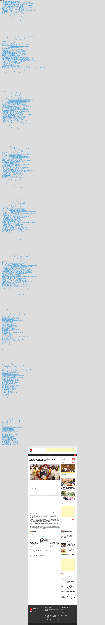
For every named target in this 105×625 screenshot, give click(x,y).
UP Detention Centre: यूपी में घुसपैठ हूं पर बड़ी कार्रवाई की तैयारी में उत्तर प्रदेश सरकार (12, 206)
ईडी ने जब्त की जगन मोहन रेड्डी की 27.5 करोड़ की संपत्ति (8, 364)
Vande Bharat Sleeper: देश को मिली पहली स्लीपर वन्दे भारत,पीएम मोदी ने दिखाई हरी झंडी (12, 112)
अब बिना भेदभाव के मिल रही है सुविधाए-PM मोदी (7, 344)
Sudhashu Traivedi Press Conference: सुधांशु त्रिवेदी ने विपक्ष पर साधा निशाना (12, 232)
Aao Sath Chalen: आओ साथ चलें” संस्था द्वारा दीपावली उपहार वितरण (10, 292)
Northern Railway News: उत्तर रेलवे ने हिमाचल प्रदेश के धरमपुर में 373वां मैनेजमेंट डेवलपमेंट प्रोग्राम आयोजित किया (16, 160)
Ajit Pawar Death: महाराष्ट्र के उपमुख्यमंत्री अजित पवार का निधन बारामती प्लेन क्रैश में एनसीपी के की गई (14, 90)
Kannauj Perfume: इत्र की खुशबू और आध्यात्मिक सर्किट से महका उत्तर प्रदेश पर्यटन (12, 307)
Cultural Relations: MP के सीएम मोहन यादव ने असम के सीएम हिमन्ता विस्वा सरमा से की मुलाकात (71, 550)
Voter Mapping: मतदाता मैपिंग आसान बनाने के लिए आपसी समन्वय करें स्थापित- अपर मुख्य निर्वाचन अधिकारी (15, 153)
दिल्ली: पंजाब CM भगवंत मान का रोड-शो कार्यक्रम (8, 423)
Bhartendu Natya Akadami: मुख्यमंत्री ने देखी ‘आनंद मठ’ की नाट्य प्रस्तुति (11, 55)
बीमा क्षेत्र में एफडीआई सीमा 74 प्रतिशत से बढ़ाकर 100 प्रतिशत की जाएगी (10, 387)
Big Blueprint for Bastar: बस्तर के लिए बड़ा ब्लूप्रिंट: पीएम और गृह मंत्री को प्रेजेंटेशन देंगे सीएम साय (14, 54)
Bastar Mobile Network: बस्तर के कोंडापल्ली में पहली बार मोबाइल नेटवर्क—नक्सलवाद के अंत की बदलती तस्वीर (15, 202)
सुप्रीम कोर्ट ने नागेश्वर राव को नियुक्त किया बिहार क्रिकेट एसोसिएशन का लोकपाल (11, 308)
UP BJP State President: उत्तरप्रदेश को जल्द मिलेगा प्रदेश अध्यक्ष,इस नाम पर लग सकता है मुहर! (13, 208)
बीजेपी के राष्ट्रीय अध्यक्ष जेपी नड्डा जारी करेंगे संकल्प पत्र (9, 439)
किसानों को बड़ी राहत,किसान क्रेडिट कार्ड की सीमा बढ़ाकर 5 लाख (9, 392)
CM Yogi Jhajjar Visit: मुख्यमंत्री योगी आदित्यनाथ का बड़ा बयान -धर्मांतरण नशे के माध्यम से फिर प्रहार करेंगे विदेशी (15, 216)
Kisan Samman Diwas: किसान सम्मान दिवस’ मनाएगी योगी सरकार (10, 166)
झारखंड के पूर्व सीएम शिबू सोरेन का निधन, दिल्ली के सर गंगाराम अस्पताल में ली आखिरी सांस (12, 320)
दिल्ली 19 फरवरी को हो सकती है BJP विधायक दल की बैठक (9, 376)
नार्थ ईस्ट (62, 530)
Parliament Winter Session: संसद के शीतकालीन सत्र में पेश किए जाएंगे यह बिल (11, 235)
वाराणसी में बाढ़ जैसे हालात (5, 331)
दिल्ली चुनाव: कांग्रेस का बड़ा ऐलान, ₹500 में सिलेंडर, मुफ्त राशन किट (10, 442)
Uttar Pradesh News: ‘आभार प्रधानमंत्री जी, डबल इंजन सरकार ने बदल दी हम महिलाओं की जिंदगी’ (14, 118)
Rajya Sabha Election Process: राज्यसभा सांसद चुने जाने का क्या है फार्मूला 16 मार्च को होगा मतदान (71, 581)
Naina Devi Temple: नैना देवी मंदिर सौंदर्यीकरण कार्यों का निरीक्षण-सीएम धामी (11, 223)
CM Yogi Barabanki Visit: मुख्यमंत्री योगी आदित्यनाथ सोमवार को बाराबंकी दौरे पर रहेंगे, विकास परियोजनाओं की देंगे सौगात (16, 32)
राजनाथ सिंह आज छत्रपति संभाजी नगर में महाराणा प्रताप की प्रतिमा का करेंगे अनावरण (12, 362)
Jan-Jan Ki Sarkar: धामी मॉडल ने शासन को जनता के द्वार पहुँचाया (10, 147)
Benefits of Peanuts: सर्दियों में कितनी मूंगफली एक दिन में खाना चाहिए (10, 86)
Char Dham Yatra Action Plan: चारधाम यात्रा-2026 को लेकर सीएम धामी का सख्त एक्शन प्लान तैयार (14, 50)
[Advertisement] (60, 450)
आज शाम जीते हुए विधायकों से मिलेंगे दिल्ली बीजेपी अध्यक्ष (8, 383)
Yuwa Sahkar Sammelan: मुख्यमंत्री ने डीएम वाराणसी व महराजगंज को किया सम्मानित (12, 175)
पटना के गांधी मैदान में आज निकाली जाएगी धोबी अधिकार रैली (9, 381)
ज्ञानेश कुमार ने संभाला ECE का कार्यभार (6, 373)
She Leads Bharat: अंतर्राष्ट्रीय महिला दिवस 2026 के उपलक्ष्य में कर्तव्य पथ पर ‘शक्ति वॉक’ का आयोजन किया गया (15, 66)
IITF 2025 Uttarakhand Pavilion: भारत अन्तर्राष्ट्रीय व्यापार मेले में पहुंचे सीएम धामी (12, 233)
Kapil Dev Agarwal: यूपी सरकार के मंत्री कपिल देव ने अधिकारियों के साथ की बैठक (12, 96)
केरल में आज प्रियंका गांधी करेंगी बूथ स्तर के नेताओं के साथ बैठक (9, 378)
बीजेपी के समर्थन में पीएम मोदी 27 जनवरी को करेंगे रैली (8, 422)
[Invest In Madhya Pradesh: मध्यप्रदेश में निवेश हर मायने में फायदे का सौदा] (63, 554)
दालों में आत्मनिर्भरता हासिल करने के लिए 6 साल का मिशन (8, 399)
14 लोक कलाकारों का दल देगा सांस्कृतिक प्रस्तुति (8, 283)
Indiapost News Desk (36, 462)
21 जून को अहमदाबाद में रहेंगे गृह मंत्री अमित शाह (7, 342)
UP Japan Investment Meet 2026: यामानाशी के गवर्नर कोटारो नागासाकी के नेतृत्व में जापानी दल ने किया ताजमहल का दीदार (17, 7)
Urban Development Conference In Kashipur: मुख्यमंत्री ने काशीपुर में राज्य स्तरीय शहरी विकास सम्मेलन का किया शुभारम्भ (17, 272)
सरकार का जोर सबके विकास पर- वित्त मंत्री (7, 401)
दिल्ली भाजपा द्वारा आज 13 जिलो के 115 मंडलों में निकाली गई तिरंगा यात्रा (10, 318)
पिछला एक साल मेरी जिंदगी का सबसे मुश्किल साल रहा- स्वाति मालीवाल (10, 379)
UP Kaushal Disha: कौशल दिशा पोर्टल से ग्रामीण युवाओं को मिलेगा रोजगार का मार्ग (12, 103)
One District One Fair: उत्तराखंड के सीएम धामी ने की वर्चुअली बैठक (10, 250)
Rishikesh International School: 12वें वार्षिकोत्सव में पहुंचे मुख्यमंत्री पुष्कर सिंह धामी (12, 252)
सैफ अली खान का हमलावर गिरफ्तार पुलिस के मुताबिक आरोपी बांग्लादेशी (10, 434)
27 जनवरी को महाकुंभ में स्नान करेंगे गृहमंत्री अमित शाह (8, 430)
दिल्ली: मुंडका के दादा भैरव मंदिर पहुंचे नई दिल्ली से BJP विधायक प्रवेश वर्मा (10, 382)
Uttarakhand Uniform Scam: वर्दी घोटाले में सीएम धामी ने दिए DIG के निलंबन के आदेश (12, 95)
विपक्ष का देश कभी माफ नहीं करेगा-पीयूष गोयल (7, 322)
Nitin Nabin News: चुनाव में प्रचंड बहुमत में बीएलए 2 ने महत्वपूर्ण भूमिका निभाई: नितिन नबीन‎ (13, 159)
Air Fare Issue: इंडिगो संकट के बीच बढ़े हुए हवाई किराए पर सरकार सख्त (10, 205)
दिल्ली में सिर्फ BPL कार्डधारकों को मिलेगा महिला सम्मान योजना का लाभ (10, 372)
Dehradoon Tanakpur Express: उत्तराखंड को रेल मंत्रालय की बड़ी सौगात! (11, 285)
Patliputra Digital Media (72, 623)
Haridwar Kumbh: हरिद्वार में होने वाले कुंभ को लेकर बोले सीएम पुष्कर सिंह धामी (11, 204)
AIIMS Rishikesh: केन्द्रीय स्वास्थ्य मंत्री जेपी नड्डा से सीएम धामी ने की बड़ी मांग (11, 196)
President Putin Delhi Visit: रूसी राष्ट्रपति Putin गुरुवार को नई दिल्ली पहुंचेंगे (11, 212)
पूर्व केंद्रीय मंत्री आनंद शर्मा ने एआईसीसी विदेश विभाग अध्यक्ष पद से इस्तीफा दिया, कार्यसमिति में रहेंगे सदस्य (14, 313)
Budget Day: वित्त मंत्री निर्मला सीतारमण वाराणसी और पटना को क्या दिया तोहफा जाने (12, 88)
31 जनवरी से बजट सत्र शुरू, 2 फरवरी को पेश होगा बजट (8, 436)
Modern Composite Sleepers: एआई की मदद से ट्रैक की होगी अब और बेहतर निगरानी (12, 49)
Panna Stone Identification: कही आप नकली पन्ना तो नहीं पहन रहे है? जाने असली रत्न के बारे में (70, 592)
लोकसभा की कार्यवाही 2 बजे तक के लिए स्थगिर (7, 321)
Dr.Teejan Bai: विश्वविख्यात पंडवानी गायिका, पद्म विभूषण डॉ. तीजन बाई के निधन (11, 37)
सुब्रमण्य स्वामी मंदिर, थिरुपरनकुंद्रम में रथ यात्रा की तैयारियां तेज (9, 366)
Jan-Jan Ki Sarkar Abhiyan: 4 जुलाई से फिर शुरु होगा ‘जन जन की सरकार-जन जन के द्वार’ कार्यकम (14, 40)
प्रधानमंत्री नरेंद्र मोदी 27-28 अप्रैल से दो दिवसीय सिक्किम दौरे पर (71, 539)
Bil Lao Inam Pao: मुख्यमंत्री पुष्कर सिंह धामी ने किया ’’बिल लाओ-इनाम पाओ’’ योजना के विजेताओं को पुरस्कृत (14, 227)
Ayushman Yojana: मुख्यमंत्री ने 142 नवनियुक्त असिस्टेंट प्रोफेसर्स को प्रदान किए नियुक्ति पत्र (13, 198)
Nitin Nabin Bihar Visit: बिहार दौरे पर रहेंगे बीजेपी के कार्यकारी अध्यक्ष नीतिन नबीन (12, 165)
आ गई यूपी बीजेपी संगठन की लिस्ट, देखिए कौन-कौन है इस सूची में (9, 41)
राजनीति (63, 530)
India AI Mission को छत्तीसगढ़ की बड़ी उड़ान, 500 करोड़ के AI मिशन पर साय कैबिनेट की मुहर (13, 18)
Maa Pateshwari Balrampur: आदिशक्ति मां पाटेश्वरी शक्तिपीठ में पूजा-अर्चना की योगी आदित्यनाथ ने (14, 260)
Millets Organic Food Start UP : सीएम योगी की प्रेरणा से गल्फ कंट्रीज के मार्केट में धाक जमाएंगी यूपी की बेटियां (15, 144)
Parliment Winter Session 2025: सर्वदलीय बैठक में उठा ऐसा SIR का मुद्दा (11, 218)
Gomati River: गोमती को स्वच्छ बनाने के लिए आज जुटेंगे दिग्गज (9, 71)
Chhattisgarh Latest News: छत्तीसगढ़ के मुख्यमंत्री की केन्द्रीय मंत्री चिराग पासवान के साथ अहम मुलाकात (15, 229)
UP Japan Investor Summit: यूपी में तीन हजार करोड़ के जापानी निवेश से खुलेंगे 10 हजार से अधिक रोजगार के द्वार (15, 9)
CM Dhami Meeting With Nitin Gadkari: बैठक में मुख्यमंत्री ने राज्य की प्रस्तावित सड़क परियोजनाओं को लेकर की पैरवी (16, 129)
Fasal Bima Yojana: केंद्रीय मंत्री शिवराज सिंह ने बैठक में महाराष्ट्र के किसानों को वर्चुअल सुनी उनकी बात (14, 273)
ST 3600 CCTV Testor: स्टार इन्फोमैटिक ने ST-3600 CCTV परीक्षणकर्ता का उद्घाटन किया (13, 251)
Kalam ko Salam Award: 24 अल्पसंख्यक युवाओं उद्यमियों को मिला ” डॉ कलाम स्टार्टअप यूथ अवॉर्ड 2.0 (14, 311)
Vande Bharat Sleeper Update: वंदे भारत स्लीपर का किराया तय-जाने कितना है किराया (12, 113)
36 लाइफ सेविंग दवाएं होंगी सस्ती (6, 397)
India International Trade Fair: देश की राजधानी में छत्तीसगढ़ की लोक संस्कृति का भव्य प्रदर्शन (13, 230)
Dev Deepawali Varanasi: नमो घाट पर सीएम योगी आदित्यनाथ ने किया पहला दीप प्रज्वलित (13, 263)
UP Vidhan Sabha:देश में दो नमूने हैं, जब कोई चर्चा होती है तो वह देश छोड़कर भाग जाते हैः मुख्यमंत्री (13, 168)
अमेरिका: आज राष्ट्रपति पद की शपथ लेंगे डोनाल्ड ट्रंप (8, 424)
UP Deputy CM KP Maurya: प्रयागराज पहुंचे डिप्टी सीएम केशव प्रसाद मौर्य (11, 93)
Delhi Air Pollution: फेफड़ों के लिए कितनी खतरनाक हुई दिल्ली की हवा (10, 176)
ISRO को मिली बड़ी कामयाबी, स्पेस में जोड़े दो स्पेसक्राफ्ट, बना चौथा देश (10, 443)
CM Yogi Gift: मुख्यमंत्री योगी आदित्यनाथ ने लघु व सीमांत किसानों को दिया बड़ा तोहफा (12, 173)
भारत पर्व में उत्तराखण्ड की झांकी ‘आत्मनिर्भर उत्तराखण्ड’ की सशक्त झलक (10, 91)
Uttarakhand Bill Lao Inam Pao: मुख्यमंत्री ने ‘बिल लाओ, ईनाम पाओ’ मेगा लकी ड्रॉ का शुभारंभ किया (14, 278)
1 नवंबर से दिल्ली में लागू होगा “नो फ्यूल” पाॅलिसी (7, 330)
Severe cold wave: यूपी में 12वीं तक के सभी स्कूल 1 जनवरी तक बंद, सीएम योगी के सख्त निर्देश (13, 142)
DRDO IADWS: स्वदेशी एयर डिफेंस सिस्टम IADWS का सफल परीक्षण (10, 305)
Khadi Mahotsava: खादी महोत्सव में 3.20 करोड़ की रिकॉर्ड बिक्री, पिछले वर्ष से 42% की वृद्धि (13, 215)
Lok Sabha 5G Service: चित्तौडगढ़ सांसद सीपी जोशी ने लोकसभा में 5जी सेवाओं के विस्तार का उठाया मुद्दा (14, 210)
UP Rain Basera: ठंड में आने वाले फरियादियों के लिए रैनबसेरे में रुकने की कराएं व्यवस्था (12, 169)
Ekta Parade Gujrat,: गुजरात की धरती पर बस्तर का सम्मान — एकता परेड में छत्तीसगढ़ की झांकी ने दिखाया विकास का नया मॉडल (17, 281)
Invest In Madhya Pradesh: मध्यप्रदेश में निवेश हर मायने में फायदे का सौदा (70, 555)
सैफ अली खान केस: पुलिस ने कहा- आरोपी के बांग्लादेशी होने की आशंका (10, 431)
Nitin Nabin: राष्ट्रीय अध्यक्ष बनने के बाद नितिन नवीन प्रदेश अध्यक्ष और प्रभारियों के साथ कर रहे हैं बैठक (14, 104)
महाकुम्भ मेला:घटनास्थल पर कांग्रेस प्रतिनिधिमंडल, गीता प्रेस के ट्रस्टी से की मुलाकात (12, 427)
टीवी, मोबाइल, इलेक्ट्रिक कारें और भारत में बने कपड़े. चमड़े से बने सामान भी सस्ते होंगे (11, 398)
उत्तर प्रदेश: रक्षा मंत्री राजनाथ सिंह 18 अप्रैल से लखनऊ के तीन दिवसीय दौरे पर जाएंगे (12, 360)
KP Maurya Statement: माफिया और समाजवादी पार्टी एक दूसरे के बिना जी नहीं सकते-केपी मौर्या (13, 180)
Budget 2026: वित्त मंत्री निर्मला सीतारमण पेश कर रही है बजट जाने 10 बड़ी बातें (11, 89)
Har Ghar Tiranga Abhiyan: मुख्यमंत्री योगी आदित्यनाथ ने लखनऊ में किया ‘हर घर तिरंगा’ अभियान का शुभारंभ (15, 14)
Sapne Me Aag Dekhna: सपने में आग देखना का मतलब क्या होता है (10, 87)
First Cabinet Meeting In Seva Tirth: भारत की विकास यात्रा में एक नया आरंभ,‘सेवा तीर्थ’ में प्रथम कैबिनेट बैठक (15, 70)
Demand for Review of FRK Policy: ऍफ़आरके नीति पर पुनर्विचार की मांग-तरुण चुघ (12, 127)
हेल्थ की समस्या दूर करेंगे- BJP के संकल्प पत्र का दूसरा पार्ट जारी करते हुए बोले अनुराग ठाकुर (12, 420)
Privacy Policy (46, 446)
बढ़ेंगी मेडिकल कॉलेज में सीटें (5, 393)
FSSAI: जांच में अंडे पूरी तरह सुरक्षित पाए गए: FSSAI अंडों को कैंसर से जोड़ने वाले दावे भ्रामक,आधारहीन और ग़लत (15, 181)
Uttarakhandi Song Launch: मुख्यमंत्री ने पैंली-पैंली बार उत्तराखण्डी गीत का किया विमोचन (13, 149)
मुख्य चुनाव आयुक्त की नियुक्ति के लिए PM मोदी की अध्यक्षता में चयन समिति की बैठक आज (12, 377)
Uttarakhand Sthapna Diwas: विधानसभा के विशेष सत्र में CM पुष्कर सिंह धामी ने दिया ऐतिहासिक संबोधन (14, 267)
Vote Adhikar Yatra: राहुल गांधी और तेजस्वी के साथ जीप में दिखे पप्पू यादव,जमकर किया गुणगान (13, 306)
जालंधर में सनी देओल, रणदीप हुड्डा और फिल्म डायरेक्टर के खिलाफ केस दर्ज (10, 363)
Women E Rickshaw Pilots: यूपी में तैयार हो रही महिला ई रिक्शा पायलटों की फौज (11, 56)
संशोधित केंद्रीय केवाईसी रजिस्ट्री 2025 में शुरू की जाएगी (9, 389)
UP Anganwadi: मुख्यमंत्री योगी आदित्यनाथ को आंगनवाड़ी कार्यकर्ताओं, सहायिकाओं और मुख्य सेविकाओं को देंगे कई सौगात (16, 59)
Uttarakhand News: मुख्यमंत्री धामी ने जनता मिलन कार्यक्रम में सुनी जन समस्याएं (12, 259)
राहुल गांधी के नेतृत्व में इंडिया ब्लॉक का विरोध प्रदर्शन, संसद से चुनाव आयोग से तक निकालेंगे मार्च (13, 315)
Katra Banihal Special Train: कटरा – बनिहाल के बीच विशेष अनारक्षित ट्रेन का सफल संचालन (13, 51)
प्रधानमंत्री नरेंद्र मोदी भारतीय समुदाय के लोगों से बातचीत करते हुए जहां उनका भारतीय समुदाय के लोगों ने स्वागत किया (15, 336)
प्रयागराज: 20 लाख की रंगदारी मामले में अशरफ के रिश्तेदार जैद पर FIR (10, 441)
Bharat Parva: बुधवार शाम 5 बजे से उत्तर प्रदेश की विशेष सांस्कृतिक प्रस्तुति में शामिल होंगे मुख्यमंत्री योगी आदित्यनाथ (15, 256)
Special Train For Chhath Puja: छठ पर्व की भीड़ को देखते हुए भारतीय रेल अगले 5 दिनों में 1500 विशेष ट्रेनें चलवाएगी (71, 597)
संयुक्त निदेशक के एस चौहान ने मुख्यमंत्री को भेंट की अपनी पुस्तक (9, 45)
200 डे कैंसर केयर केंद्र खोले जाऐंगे (6, 390)
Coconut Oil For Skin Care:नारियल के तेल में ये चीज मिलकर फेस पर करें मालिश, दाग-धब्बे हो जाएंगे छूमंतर (71, 587)
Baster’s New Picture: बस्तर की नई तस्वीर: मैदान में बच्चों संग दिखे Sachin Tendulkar (12, 47)
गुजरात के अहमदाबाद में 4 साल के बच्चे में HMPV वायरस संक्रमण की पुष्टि (10, 440)
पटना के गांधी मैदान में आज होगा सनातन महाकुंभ (7, 337)
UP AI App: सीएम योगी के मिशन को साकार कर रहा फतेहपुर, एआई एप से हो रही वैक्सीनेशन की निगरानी (14, 119)
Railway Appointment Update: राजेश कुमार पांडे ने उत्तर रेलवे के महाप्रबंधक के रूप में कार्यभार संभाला (14, 72)
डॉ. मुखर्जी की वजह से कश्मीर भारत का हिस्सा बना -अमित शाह (9, 338)
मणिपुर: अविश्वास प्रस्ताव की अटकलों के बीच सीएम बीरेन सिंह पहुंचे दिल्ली (10, 380)
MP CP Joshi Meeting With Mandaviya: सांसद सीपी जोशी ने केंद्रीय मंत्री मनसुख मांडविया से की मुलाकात (15, 207)
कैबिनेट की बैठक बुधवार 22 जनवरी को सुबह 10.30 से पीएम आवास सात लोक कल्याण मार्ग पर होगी (13, 414)
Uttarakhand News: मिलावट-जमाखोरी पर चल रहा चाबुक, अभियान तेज (10, 1)
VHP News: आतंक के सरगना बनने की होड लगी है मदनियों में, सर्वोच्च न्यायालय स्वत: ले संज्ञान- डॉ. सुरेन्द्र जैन (14, 217)
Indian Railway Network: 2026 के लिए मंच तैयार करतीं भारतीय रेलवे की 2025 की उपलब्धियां (13, 141)
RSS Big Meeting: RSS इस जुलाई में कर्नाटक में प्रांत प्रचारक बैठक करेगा (71, 576)
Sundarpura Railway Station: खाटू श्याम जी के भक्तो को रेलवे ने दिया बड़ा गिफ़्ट (11, 39)
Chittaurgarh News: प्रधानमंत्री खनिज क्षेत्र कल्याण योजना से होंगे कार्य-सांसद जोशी (12, 226)
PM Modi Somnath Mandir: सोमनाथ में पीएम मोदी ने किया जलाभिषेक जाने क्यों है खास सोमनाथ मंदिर (14, 117)
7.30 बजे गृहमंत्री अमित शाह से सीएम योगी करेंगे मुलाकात (8, 325)
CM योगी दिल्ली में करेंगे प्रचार (5, 425)
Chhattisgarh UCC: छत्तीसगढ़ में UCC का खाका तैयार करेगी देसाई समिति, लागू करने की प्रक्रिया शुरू (14, 42)
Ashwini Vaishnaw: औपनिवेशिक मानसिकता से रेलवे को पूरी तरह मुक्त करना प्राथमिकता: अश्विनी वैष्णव (14, 120)
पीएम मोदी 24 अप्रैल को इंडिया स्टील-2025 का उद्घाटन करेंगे (9, 361)
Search (74, 459)
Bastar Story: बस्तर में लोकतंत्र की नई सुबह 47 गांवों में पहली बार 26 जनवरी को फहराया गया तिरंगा (13, 92)
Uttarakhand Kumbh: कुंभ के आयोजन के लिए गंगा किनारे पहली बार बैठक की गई (11, 219)
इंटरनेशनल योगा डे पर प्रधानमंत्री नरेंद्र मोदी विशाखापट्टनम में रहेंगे (10, 343)
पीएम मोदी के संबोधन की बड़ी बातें (6, 48)
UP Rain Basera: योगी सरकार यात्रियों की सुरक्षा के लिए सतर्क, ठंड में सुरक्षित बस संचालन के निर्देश (13, 161)
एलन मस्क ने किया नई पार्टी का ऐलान (6, 335)
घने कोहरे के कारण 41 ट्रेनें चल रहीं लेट (6, 432)
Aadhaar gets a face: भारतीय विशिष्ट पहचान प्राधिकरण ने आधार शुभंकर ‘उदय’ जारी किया (12, 121)
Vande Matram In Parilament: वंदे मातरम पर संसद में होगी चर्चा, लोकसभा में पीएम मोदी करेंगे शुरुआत (14, 200)
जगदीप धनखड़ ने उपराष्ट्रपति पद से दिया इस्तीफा (8, 324)
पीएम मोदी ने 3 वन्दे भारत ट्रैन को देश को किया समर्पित (8, 316)
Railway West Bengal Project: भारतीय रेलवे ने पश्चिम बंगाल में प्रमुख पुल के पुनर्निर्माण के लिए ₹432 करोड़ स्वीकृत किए (16, 157)
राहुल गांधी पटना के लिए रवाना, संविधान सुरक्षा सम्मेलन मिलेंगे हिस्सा (10, 438)
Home (35, 446)
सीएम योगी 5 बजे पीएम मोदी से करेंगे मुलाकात (7, 327)
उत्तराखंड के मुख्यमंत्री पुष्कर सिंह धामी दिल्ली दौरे (7, 334)
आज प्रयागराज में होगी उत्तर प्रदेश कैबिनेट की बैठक (8, 418)
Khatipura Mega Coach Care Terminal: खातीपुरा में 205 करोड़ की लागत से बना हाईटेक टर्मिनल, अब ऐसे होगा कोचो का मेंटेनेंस (17, 38)
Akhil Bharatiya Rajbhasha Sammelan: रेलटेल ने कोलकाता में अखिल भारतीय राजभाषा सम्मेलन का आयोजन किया (16, 2)
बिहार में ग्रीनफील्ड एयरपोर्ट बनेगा (6, 395)
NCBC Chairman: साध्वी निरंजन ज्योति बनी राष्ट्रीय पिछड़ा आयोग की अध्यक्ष (11, 63)
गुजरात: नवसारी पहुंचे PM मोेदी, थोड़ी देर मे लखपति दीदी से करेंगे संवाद (10, 371)
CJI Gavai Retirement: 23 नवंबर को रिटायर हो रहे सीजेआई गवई (10, 236)
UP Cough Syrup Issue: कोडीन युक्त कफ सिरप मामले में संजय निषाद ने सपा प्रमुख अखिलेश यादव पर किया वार (15, 178)
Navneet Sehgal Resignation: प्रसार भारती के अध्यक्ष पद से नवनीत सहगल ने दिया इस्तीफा (13, 209)
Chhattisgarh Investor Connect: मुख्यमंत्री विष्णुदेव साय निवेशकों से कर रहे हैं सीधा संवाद (13, 228)
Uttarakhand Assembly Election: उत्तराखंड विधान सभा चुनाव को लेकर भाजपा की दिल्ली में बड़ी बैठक (14, 19)
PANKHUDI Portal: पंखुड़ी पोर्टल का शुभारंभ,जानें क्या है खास (9, 124)
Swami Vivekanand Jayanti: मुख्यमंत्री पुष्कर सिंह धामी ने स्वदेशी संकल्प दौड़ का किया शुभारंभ (13, 116)
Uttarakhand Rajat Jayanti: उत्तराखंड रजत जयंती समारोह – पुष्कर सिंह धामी (11, 274)
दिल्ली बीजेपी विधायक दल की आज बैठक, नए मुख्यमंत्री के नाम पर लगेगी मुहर (10, 374)
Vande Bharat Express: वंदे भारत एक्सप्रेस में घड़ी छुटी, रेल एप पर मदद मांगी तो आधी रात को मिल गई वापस (14, 290)
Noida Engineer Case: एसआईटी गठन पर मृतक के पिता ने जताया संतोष (10, 107)
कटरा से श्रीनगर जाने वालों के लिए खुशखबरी (7, 347)
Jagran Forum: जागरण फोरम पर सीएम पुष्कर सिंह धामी (8, 110)
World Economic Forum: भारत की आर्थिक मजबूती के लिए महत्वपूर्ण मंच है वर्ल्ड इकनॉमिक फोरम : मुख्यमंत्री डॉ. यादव (15, 105)
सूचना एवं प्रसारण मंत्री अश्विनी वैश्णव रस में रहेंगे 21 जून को (9, 341)
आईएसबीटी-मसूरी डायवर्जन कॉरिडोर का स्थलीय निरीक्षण (8, 74)
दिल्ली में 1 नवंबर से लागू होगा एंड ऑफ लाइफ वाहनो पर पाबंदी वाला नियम (10, 329)
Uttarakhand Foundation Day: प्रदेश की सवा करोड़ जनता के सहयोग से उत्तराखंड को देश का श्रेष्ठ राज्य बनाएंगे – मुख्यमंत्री (17, 266)
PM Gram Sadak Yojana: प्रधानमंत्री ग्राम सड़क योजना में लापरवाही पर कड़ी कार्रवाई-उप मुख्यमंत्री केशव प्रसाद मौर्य (16, 100)
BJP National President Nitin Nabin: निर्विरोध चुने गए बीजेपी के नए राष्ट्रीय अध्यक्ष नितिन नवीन (13, 108)
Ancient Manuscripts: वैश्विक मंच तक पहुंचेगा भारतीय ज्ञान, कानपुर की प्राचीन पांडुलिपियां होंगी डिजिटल (14, 53)
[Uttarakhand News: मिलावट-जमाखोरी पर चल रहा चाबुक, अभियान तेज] (68, 472)
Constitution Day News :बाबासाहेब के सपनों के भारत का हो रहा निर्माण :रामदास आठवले (12, 224)
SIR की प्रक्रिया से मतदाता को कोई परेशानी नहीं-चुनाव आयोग (9, 323)
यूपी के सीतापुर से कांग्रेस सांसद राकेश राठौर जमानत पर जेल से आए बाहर (10, 367)
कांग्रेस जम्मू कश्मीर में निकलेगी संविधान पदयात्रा (7, 437)
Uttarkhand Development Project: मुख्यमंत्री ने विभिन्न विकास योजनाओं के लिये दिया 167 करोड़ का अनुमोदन (15, 150)
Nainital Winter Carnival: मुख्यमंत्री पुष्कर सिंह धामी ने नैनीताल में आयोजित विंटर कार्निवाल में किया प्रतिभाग (15, 156)
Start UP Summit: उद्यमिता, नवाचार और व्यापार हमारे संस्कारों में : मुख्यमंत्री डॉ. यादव (12, 115)
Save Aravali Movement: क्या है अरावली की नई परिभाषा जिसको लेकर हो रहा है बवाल (12, 177)
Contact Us (41, 446)
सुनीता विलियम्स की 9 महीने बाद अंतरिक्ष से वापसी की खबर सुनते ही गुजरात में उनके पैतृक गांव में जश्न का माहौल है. (15, 365)
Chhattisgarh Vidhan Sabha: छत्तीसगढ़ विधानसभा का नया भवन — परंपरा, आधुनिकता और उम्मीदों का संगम (15, 280)
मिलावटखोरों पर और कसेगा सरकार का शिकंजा (7, 64)
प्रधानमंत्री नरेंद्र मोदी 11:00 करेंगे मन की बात (7, 433)
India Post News (36, 623)
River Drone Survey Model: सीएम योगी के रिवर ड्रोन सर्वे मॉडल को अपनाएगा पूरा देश (12, 174)
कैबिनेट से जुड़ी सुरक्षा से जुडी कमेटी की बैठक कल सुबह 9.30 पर (9, 345)
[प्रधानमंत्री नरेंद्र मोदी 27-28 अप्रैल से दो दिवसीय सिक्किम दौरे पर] (63, 539)
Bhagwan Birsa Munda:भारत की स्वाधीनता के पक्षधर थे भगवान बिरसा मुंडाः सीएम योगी (12, 253)
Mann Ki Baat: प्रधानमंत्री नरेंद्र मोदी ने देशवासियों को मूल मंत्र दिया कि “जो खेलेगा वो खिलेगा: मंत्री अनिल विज (15, 57)
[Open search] (75, 455)
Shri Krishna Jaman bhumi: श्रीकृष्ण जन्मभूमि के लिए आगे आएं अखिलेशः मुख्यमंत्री (12, 73)
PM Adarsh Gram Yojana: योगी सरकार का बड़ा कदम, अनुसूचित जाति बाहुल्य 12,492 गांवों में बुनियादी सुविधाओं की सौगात (16, 154)
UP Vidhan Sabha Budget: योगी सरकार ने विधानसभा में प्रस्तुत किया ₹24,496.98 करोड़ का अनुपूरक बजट (15, 167)
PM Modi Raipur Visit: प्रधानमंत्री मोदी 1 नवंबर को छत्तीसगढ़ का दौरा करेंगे (11, 279)
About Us (38, 446)
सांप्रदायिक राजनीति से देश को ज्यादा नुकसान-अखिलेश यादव (9, 309)
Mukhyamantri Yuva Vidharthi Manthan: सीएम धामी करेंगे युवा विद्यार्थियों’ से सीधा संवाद (13, 17)
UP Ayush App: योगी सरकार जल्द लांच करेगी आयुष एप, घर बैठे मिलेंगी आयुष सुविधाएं (12, 172)
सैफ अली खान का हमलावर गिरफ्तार (6, 435)
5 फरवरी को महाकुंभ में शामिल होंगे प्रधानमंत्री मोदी (8, 419)
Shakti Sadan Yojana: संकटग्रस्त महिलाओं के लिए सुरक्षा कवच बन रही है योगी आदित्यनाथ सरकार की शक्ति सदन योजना (16, 171)
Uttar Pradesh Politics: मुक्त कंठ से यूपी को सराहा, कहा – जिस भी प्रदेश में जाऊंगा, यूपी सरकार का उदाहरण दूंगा (15, 111)
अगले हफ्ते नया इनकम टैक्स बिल (6, 396)
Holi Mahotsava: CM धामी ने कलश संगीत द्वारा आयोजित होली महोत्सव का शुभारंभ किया (12, 68)
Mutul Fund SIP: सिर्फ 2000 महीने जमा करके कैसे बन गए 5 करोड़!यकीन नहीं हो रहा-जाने (12, 199)
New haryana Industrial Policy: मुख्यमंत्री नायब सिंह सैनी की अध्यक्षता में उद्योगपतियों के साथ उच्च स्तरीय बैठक (15, 46)
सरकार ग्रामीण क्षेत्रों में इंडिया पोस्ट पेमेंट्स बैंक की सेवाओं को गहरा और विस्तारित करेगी (12, 388)
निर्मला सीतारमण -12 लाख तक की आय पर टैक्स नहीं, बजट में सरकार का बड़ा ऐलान (11, 385)
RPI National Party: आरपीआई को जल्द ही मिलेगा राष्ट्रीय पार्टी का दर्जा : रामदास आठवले (12, 214)
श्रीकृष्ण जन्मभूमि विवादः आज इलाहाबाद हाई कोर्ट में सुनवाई (9, 368)
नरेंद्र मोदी (35, 531)
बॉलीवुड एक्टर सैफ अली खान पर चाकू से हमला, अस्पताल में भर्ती (9, 444)
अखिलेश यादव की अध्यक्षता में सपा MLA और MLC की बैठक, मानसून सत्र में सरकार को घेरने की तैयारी (14, 314)
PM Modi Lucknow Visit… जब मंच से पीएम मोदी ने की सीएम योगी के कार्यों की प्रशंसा (12, 158)
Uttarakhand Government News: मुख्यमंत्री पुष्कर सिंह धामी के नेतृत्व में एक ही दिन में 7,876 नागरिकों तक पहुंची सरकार (16, 106)
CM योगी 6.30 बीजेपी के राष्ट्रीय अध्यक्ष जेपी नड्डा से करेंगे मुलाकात (10, 326)
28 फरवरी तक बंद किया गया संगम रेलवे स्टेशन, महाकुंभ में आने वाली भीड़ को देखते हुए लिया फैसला (13, 375)
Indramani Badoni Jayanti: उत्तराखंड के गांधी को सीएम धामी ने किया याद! (11, 163)
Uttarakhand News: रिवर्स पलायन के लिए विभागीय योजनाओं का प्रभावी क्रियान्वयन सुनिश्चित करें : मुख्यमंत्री (15, 4)
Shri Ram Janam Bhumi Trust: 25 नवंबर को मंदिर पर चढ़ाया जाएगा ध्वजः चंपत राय (12, 257)
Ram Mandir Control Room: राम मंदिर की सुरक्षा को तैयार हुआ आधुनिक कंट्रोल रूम (12, 128)
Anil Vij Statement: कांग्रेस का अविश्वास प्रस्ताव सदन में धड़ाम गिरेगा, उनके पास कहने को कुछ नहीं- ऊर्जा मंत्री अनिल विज (16, 182)
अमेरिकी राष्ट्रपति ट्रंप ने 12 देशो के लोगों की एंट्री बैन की (8, 346)
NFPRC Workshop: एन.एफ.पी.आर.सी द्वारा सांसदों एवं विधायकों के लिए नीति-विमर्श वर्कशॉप (13, 98)
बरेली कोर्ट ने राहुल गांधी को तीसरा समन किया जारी (8, 429)
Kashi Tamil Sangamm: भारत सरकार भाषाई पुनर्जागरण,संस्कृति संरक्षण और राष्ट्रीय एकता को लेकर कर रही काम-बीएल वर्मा (16, 197)
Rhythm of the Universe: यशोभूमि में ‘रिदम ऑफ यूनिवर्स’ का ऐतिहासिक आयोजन (11, 152)
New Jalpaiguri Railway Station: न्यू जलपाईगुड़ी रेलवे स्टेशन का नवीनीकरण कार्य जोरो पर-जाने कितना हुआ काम (15, 109)
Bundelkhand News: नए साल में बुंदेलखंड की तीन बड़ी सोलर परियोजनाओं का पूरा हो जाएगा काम (13, 258)
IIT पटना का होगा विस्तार (5, 394)
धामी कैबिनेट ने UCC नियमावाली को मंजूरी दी (7, 428)
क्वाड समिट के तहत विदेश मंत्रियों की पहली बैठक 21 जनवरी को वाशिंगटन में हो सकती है (12, 416)
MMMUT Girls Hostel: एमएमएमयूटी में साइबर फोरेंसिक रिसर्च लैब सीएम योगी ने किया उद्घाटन (13, 61)
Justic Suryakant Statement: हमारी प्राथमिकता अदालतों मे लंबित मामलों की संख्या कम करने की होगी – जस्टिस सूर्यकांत (16, 237)
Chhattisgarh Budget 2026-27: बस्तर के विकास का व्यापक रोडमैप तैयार (11, 69)
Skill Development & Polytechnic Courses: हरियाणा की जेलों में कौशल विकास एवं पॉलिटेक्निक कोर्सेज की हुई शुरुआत (16, 203)
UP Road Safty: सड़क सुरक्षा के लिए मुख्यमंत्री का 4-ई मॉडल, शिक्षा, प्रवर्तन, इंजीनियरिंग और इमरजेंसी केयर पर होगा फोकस (16, 179)
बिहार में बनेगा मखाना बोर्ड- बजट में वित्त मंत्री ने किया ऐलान (9, 386)
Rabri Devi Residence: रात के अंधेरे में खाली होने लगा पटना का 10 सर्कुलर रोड (11, 155)
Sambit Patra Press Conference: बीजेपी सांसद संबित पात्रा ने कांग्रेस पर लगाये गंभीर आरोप (13, 221)
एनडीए (32, 531)
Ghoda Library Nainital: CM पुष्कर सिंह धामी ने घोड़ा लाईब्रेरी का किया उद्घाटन (12, 143)
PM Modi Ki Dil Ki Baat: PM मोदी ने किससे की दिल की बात (9, 277)
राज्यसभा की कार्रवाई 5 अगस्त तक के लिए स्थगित (7, 319)
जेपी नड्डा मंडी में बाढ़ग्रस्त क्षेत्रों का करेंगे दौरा (7, 333)
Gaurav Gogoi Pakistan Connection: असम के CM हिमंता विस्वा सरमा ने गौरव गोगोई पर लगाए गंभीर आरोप (71, 545)
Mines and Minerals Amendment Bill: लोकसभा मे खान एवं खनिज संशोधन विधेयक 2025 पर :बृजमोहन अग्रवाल (15, 312)
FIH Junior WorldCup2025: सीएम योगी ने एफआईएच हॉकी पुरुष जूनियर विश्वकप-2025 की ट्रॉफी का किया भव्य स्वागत (16, 255)
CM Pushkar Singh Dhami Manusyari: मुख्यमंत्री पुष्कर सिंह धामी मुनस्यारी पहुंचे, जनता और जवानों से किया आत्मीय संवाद (16, 286)
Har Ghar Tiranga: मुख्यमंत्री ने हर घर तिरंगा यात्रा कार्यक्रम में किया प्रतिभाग (11, 15)
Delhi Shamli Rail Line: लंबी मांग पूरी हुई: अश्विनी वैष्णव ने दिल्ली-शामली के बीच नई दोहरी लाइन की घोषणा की (15, 231)
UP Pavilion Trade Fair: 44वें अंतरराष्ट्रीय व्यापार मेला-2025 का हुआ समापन (11, 220)
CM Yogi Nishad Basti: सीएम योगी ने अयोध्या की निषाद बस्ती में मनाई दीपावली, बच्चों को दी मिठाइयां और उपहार (15, 288)
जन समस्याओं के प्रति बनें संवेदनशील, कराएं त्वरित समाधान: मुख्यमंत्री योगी (10, 287)
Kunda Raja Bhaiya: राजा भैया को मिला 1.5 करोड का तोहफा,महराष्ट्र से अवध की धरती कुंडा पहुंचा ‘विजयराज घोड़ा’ (15, 146)
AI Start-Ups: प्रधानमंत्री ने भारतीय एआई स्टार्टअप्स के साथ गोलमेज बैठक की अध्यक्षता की (13, 122)
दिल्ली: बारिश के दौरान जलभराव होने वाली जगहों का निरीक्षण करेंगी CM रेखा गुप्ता (11, 359)
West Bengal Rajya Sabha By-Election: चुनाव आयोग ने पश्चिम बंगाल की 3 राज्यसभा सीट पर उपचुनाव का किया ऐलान (16, 35)
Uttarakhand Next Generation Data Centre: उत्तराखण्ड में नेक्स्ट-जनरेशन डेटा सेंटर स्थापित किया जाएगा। (15, 310)
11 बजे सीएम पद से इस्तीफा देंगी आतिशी (6, 384)
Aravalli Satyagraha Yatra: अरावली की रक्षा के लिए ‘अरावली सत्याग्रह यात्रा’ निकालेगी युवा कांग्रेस (14, 151)
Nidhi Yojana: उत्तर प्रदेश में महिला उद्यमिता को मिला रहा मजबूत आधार (10, 162)
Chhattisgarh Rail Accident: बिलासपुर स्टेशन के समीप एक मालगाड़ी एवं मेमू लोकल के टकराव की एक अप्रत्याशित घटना (16, 269)
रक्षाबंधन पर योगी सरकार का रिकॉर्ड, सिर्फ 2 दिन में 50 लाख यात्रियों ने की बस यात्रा (11, 317)
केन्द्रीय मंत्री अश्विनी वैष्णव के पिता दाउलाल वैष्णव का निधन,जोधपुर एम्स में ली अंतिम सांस (12, 332)
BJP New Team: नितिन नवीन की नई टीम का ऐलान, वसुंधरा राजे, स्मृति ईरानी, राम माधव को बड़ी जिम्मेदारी (14, 11)
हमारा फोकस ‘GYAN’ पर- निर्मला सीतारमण (7, 400)
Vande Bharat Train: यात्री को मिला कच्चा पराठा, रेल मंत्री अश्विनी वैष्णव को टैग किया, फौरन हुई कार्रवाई (14, 8)
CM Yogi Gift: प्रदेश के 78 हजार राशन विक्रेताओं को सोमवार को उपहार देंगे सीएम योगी (12, 12)
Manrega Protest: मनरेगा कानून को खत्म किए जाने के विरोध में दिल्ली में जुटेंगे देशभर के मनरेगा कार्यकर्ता (14, 102)
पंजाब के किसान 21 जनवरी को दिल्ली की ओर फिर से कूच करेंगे (9, 417)
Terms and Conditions (51, 446)
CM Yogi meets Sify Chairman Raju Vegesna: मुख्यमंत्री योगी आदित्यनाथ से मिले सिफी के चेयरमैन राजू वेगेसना (15, 164)
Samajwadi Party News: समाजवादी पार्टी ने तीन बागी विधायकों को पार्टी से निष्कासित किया (13, 339)
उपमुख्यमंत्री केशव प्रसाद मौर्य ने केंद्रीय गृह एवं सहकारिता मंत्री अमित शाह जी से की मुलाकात (13, 13)
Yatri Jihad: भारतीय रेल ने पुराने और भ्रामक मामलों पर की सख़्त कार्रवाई (10, 291)
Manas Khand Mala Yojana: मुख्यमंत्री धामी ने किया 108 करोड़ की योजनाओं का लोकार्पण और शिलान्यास (14, 201)
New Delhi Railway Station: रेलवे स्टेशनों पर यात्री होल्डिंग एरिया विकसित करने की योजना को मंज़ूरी (14, 282)
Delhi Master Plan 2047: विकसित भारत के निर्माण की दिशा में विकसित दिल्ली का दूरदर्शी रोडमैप (13, 6)
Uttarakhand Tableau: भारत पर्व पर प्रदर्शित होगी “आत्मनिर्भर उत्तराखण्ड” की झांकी (12, 97)
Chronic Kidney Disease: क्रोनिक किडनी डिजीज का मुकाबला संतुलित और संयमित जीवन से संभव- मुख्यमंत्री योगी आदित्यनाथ (17, 183)
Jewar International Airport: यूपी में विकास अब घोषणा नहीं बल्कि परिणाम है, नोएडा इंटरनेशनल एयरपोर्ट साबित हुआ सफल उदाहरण (17, 58)
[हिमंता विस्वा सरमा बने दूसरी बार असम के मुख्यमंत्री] (68, 521)
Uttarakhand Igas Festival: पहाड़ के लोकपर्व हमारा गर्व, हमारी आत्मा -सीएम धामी (11, 275)
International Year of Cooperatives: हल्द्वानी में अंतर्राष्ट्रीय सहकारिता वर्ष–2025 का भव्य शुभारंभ (14, 225)
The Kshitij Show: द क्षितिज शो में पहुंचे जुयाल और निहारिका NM (10, 33)
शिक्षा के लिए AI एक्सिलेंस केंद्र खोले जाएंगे (7, 391)
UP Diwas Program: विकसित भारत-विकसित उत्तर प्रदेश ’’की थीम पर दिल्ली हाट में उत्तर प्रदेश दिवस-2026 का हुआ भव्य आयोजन (17, 94)
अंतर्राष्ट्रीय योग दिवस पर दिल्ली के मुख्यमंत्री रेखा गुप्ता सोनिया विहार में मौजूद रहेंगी (11, 340)
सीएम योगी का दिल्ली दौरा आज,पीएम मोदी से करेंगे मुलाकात (8, 328)
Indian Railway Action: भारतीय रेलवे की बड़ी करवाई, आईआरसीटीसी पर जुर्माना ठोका (12, 62)
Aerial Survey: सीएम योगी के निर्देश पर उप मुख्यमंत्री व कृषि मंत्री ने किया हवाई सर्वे (11, 52)
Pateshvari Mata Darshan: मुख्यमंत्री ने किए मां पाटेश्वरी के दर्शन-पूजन (10, 65)
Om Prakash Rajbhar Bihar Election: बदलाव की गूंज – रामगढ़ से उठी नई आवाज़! (12, 264)
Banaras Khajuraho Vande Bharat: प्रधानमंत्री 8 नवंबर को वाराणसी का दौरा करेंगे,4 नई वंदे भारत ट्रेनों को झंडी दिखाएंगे (16, 262)
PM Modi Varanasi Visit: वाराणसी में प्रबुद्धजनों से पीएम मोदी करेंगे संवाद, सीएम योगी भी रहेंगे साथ (13, 261)
